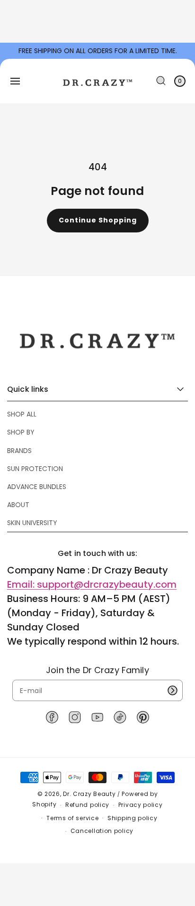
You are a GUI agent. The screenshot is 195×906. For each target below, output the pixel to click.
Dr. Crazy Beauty (89, 794)
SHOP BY (21, 432)
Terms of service (72, 818)
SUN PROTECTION (35, 468)
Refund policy (87, 805)
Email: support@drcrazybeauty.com (92, 584)
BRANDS (19, 450)
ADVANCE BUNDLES (36, 486)
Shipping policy (132, 818)
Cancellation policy (102, 831)
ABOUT (18, 504)
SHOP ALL (21, 414)
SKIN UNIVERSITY (32, 522)
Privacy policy (140, 805)
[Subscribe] (172, 690)
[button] (15, 81)
